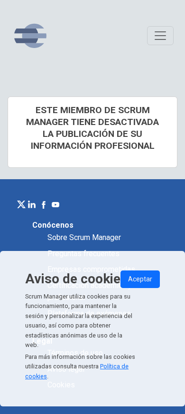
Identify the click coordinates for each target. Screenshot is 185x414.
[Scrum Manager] (30, 36)
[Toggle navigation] (160, 35)
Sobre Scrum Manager (84, 237)
